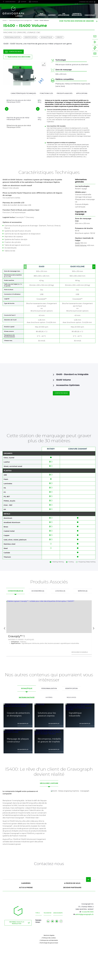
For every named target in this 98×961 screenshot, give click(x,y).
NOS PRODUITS (42, 14)
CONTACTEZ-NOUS (15, 51)
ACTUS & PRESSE (26, 887)
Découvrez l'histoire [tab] (49, 783)
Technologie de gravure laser (49, 943)
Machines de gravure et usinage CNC (20, 20)
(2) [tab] (82, 591)
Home (5, 20)
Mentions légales (49, 935)
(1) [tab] (60, 591)
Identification (30, 37)
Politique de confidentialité (49, 940)
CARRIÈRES (25, 883)
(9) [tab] (15, 591)
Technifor (47, 913)
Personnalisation (12, 37)
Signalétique (46, 37)
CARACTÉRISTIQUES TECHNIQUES (23, 93)
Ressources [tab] (71, 697)
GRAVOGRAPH (90, 15)
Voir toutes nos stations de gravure (76, 21)
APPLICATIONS (81, 93)
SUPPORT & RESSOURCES (77, 14)
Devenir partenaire (72, 887)
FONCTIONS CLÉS (46, 93)
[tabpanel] (49, 725)
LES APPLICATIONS (63, 14)
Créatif (59, 37)
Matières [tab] (49, 697)
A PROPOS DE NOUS (72, 883)
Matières (52, 15)
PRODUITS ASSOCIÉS (64, 93)
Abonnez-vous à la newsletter (16, 922)
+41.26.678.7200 (87, 912)
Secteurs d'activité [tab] (26, 697)
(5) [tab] (37, 591)
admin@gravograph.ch (84, 914)
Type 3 (37, 913)
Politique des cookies (49, 938)
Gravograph (58, 913)
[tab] (26, 688)
